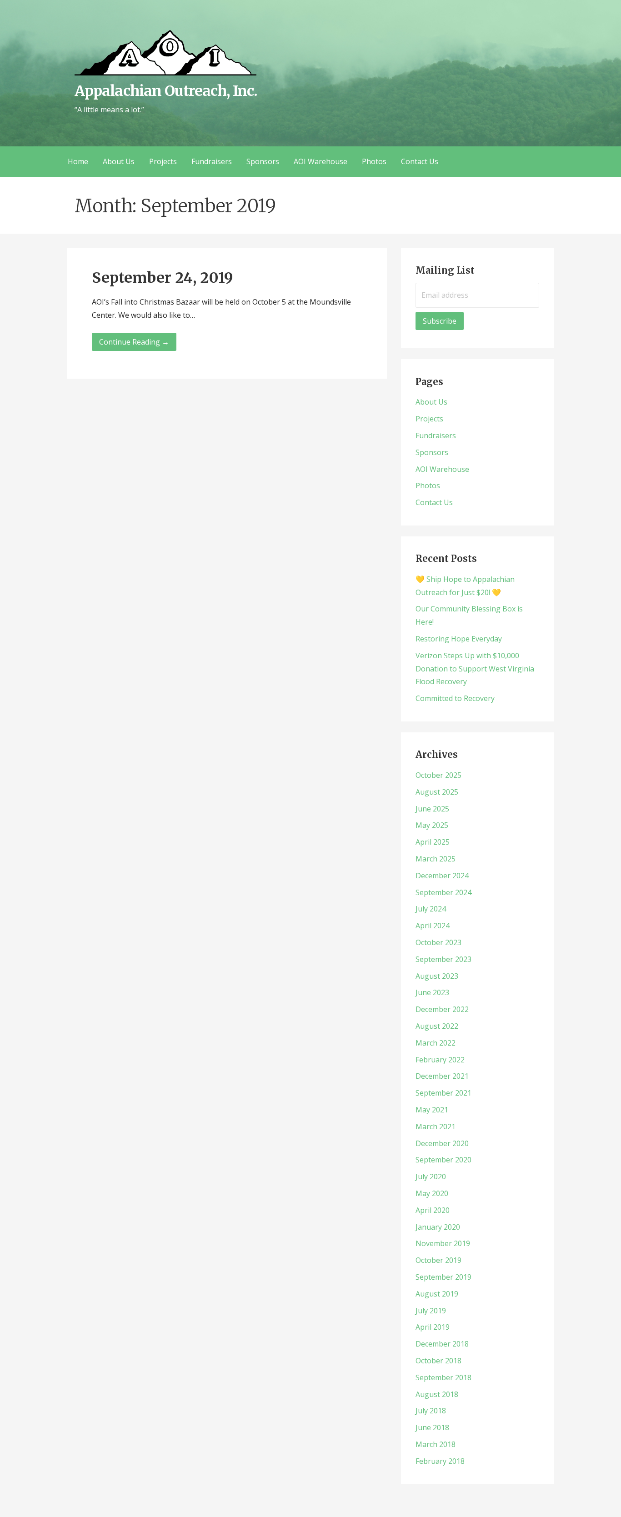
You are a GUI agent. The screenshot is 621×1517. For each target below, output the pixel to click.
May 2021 (432, 1110)
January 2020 (438, 1227)
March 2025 (436, 859)
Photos (374, 161)
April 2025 (433, 842)
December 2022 (442, 1009)
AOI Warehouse (320, 161)
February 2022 (440, 1060)
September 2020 (443, 1160)
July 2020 (431, 1177)
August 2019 (437, 1294)
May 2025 (432, 825)
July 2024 (431, 909)
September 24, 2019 (162, 278)
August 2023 (437, 976)
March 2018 (436, 1444)
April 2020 (433, 1210)
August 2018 (437, 1394)
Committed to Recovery (455, 698)
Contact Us (419, 161)
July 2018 (431, 1411)
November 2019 (443, 1243)
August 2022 (437, 1026)
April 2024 (433, 926)
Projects (163, 161)
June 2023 (432, 992)
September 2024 (443, 892)
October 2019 (438, 1260)
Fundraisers (211, 161)
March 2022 (436, 1043)
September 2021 (443, 1093)
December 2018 (442, 1344)
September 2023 (443, 959)
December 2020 (442, 1143)
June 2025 (432, 809)
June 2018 (432, 1427)
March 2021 (436, 1126)
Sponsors (262, 161)
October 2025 (438, 775)
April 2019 (433, 1327)
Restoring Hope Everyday (459, 639)
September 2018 (443, 1377)
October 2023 (438, 942)
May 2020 (432, 1193)
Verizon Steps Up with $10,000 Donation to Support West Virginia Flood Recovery (475, 669)
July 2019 (431, 1311)
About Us (119, 161)
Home (78, 161)
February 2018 (440, 1461)
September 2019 (443, 1277)
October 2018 (438, 1361)
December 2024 (442, 876)
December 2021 (442, 1076)
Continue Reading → (134, 342)
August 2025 (437, 792)
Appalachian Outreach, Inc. (166, 91)
